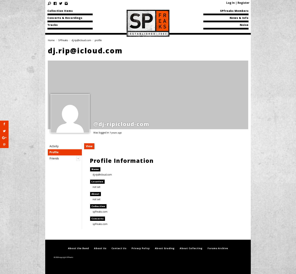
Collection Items (60, 11)
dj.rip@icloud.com (81, 40)
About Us (100, 248)
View (89, 146)
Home (51, 40)
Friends (64, 158)
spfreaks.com (100, 211)
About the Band (78, 248)
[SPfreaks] (148, 23)
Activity (54, 146)
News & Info (239, 18)
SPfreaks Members (234, 11)
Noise (244, 25)
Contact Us (119, 248)
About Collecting (191, 248)
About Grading (165, 248)
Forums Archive (218, 248)
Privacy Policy (141, 248)
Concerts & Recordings (64, 18)
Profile (54, 152)
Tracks (52, 25)
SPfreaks (63, 40)
